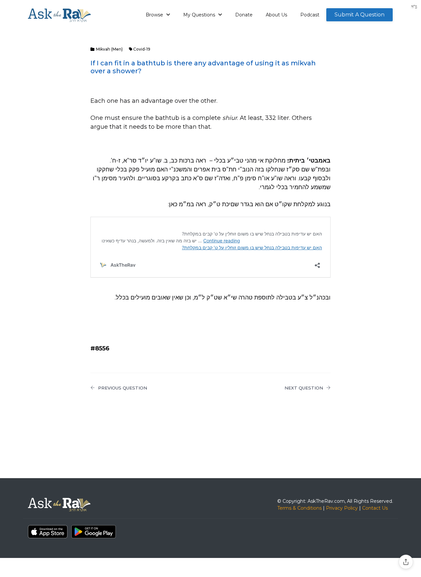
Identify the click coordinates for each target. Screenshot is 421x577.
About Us (276, 15)
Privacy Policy (342, 508)
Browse (155, 15)
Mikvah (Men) (109, 49)
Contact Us (375, 508)
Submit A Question (359, 14)
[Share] (406, 562)
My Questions (199, 15)
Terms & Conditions (299, 508)
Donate (244, 15)
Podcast (309, 15)
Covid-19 (141, 49)
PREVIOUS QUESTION (122, 387)
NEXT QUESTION (304, 387)
